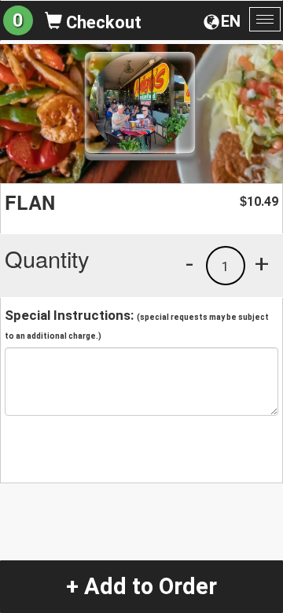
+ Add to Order (141, 586)
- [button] (189, 263)
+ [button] (262, 263)
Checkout (102, 22)
